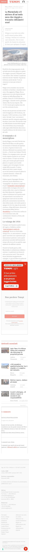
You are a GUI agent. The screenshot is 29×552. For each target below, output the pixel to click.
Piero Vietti (14, 400)
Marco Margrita (13, 374)
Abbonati (3, 1)
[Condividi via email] (2, 39)
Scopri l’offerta (9, 286)
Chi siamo (4, 515)
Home (6, 6)
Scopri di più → (23, 405)
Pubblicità (4, 522)
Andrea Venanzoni (13, 358)
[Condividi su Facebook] (2, 28)
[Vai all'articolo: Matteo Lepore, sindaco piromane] (5, 383)
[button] (2, 42)
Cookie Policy (5, 526)
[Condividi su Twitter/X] (2, 31)
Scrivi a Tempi (5, 516)
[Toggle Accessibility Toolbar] (26, 549)
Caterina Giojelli (13, 386)
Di (8, 28)
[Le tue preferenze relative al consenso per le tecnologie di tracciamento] (2, 549)
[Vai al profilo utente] (23, 1)
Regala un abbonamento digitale (19, 528)
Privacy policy (5, 524)
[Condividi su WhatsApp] (2, 35)
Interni (10, 6)
